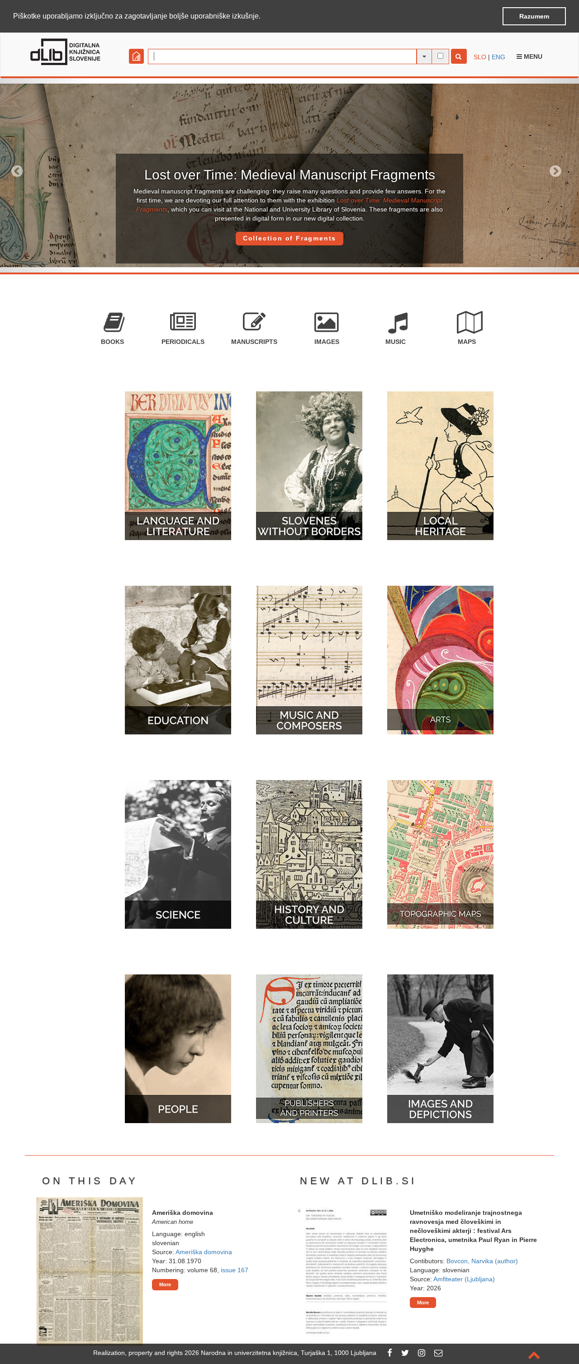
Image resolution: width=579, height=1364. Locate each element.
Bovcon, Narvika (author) (482, 1261)
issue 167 (234, 1270)
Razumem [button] (534, 16)
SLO (480, 57)
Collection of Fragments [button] (289, 238)
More (165, 1284)
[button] (263, 16)
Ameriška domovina (204, 1252)
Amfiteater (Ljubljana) (464, 1279)
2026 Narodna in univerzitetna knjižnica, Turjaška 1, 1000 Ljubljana (280, 1352)
